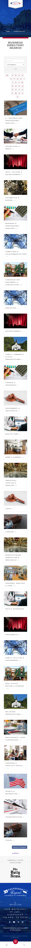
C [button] (19, 75)
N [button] (12, 86)
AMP (17, 937)
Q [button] (22, 86)
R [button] (12, 90)
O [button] (15, 86)
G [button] (17, 79)
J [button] (12, 82)
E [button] (11, 79)
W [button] (15, 93)
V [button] (12, 93)
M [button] (22, 82)
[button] (19, 847)
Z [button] (17, 97)
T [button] (19, 90)
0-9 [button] (7, 75)
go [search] (16, 68)
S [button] (15, 90)
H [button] (21, 79)
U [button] (22, 90)
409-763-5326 (15, 905)
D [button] (22, 75)
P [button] (19, 86)
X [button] (19, 93)
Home (8, 31)
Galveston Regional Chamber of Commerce (17, 936)
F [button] (14, 79)
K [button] (15, 82)
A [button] (12, 75)
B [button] (15, 75)
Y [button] (22, 93)
